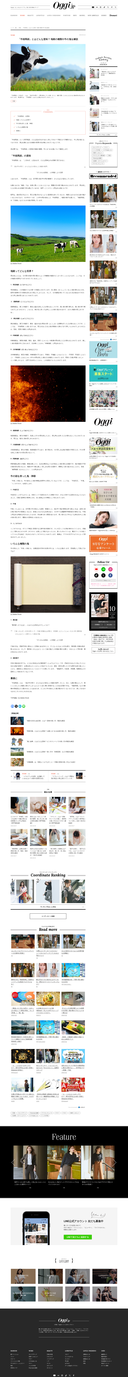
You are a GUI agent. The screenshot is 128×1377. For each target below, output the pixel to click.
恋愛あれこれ (86, 1354)
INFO (75, 15)
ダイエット (50, 1368)
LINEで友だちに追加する (78, 1237)
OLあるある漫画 (34, 1113)
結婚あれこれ (86, 1359)
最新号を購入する (103, 621)
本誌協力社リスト (106, 1359)
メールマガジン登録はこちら (103, 580)
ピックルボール (69, 1356)
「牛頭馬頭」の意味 (23, 116)
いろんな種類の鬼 (22, 127)
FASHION (13, 15)
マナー (58, 1113)
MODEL (82, 15)
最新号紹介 (104, 1356)
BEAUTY (30, 15)
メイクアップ (50, 1359)
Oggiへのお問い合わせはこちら (102, 651)
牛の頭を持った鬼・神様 (24, 123)
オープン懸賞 (104, 1365)
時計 (12, 1365)
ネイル (48, 1363)
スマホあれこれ (34, 1115)
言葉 (20, 27)
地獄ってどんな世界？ (23, 120)
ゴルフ (66, 1354)
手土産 (66, 1361)
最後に (18, 131)
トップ (12, 27)
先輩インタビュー (74, 1113)
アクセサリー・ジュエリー (17, 1363)
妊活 (84, 1361)
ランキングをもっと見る (48, 907)
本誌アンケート (105, 1363)
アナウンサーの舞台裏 (99, 155)
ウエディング (86, 1356)
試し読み (109, 624)
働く (16, 27)
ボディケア (50, 1365)
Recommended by (73, 1107)
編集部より (104, 1354)
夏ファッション (15, 1354)
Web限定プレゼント (106, 1361)
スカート (13, 1359)
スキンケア (50, 1356)
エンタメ (67, 1359)
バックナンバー (103, 627)
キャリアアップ (23, 1113)
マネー (65, 1113)
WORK (22, 15)
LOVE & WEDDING (54, 15)
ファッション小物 (15, 1361)
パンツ (12, 1356)
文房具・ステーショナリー (19, 1115)
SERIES (103, 15)
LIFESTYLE (40, 15)
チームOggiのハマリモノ (71, 1365)
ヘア (48, 1361)
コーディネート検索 (48, 916)
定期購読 (97, 624)
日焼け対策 (50, 1354)
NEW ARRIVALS (93, 15)
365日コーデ (14, 1368)
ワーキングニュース (47, 1113)
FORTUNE (66, 15)
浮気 (84, 1363)
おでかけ (67, 1363)
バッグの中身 (45, 1115)
